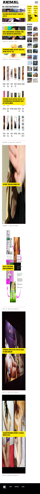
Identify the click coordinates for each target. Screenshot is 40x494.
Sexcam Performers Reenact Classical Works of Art (13, 434)
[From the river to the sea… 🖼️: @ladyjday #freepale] (29, 28)
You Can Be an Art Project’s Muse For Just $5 (13, 15)
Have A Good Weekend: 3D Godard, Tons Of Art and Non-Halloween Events (13, 33)
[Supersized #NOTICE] (35, 39)
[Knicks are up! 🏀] (29, 57)
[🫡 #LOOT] (35, 51)
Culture (36, 8)
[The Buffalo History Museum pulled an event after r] (35, 80)
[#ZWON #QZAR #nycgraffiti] (35, 74)
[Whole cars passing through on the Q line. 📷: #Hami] (29, 74)
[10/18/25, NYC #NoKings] (29, 68)
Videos (35, 6)
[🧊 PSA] (29, 63)
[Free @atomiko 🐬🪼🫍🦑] (29, 34)
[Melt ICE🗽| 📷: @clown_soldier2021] (35, 63)
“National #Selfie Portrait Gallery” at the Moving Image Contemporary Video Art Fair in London (13, 101)
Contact (17, 486)
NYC (29, 12)
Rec (36, 10)
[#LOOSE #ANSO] (35, 28)
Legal (23, 486)
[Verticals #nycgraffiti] (35, 34)
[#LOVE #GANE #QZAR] (29, 39)
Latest (29, 8)
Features (29, 6)
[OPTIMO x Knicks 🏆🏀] (35, 45)
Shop (35, 12)
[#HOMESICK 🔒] (29, 45)
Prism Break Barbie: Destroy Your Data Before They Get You (13, 51)
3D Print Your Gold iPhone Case (11, 184)
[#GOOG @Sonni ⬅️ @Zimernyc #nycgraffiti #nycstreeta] (29, 80)
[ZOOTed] (35, 57)
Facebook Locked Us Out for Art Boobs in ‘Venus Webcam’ (13, 351)
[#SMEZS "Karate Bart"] (29, 51)
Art (29, 10)
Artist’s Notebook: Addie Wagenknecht (8, 268)
